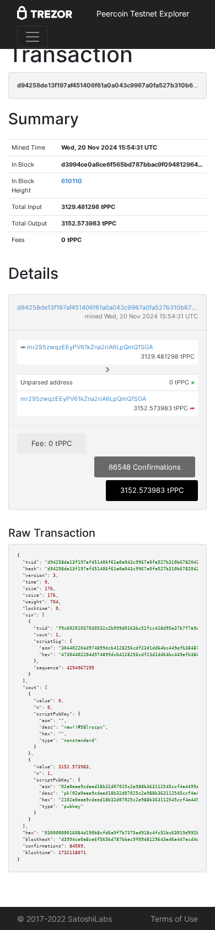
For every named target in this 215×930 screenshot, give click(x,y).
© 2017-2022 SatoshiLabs (64, 918)
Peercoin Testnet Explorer (142, 13)
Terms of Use (174, 918)
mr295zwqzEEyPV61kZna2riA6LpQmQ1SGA (90, 347)
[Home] (44, 14)
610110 (71, 181)
